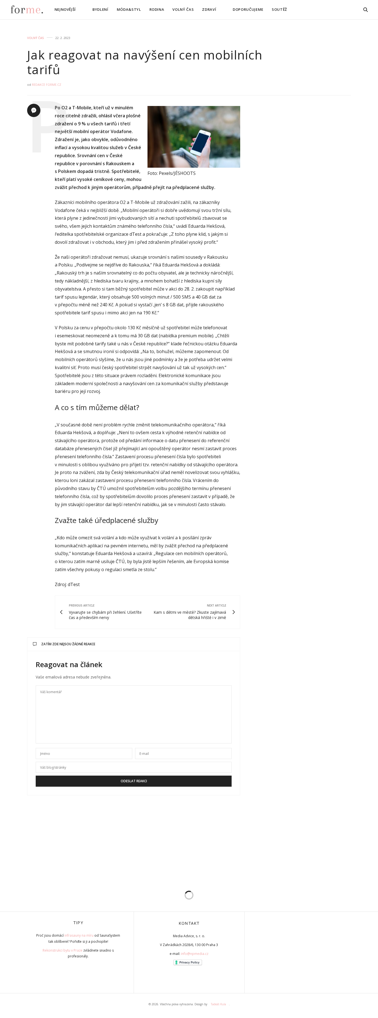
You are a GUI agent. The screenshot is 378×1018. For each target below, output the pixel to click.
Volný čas (183, 9)
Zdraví (209, 9)
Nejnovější (65, 9)
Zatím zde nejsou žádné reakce (68, 644)
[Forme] (26, 9)
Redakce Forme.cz (46, 84)
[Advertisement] (311, 187)
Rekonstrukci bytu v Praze (62, 950)
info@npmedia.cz (194, 953)
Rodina (156, 9)
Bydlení (100, 9)
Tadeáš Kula (218, 1004)
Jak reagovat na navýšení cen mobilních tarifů (144, 62)
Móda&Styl (129, 9)
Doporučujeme (248, 9)
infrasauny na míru (79, 935)
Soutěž (279, 9)
